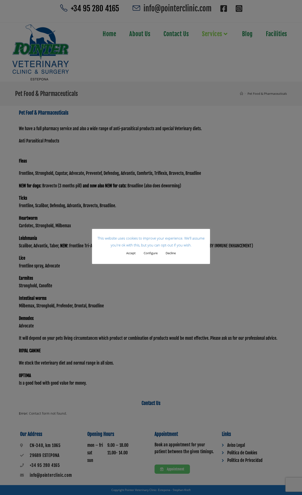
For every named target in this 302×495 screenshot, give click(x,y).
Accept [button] (131, 253)
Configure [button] (151, 253)
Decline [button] (171, 253)
